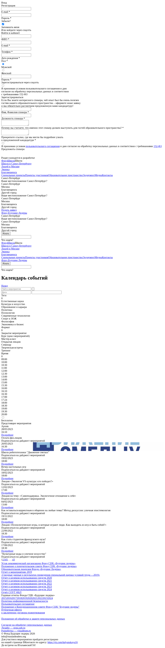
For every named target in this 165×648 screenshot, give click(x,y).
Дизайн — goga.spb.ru (13, 627)
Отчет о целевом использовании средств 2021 (26, 580)
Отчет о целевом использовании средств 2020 (26, 577)
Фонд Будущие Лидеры (14, 213)
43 (13, 559)
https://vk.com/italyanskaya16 (63, 642)
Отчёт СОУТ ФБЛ (11, 592)
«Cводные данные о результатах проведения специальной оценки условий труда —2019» (50, 575)
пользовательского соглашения (43, 146)
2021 (34, 598)
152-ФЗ (158, 146)
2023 (45, 598)
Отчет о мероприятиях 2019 (16, 572)
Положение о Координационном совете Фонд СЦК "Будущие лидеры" (40, 606)
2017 (14, 598)
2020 (29, 598)
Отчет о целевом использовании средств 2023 (26, 586)
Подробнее (7, 435)
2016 (9, 598)
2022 (40, 598)
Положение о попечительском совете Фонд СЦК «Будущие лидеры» (39, 566)
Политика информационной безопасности (24, 601)
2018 (19, 598)
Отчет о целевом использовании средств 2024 (26, 589)
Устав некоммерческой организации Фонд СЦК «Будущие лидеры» (38, 563)
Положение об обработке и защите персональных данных (33, 618)
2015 (3, 598)
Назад (4, 285)
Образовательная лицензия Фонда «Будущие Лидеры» (31, 569)
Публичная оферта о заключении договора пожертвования (23, 611)
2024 (50, 598)
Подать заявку (9, 210)
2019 (24, 598)
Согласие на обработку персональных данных (26, 625)
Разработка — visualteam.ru (16, 630)
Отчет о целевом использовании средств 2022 (26, 583)
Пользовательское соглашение (17, 604)
